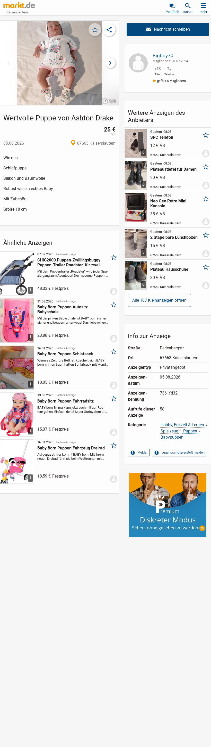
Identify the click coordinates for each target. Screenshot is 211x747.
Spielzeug (169, 431)
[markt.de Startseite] (19, 5)
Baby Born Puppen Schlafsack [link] (65, 353)
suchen (187, 12)
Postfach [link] (172, 12)
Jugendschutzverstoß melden (183, 452)
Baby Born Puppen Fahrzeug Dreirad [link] (71, 448)
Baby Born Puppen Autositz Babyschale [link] (62, 309)
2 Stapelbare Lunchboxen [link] (174, 237)
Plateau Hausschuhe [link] (169, 269)
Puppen (190, 431)
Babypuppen (172, 437)
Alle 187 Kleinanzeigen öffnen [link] (159, 300)
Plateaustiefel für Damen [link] (173, 169)
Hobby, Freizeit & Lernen (182, 424)
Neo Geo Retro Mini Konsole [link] (168, 203)
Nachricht (168, 29)
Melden (142, 452)
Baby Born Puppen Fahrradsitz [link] (65, 401)
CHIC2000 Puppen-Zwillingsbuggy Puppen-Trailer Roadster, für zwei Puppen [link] (68, 262)
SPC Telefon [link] (161, 137)
